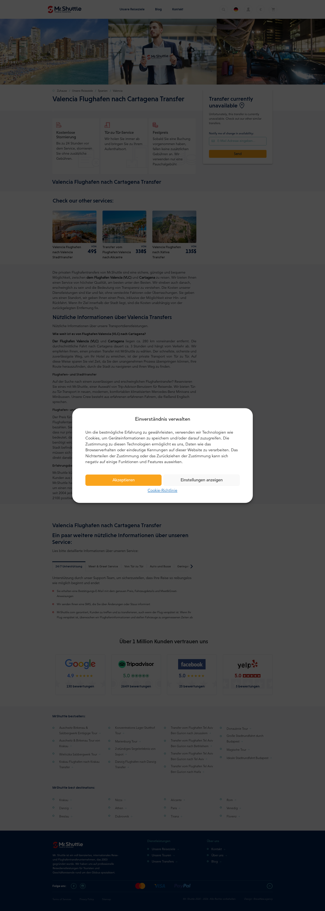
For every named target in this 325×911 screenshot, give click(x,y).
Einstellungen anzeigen (202, 480)
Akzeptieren (123, 480)
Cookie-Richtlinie (162, 490)
